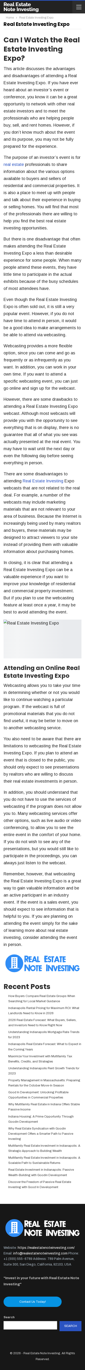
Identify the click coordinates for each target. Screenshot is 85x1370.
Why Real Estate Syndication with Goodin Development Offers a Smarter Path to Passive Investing (40, 1134)
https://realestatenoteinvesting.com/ (46, 1248)
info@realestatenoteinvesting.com (40, 1253)
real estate (14, 164)
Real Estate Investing (42, 481)
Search (9, 1317)
